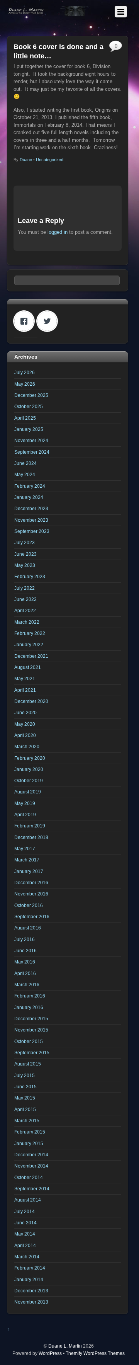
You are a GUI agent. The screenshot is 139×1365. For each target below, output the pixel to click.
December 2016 (31, 882)
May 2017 (24, 848)
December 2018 (31, 837)
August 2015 (27, 1063)
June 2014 (25, 1222)
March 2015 (26, 1120)
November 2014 (31, 1165)
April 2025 (25, 417)
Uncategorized (49, 159)
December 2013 (31, 1290)
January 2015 (28, 1143)
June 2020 (25, 712)
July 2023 (24, 542)
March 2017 (26, 859)
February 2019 (29, 825)
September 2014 (31, 1188)
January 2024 (28, 497)
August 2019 (27, 791)
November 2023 (31, 520)
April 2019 (25, 814)
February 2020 (29, 758)
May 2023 (24, 565)
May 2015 (24, 1097)
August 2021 (27, 667)
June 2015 (25, 1086)
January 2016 (28, 1007)
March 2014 (26, 1256)
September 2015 (31, 1052)
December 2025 (31, 395)
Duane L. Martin (65, 1345)
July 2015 (24, 1075)
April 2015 (25, 1109)
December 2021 (31, 656)
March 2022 (26, 622)
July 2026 (24, 372)
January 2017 (28, 871)
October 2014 (28, 1177)
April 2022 (25, 610)
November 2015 (31, 1029)
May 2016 (24, 961)
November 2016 (31, 893)
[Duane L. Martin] (48, 12)
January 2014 (28, 1279)
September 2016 (31, 916)
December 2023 (31, 508)
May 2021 (24, 678)
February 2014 (29, 1267)
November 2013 (31, 1301)
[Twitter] (49, 321)
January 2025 (28, 429)
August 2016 (27, 927)
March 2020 (26, 746)
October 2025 (28, 406)
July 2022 (24, 588)
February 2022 (29, 633)
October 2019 (28, 780)
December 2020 (31, 701)
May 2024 (24, 474)
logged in (57, 232)
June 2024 (25, 463)
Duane (26, 159)
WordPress (50, 1353)
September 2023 (31, 531)
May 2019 (24, 803)
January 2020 (28, 769)
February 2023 (29, 576)
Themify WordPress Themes (95, 1353)
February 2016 (29, 995)
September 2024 (31, 451)
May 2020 (24, 724)
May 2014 (24, 1233)
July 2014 (24, 1211)
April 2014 (25, 1245)
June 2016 (25, 950)
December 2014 (31, 1154)
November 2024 (31, 440)
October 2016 (28, 905)
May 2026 (24, 383)
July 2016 (24, 939)
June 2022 (25, 599)
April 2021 (25, 690)
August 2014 (27, 1199)
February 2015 (29, 1131)
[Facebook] (25, 321)
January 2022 (28, 644)
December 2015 (31, 1018)
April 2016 (25, 973)
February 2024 (29, 485)
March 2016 (26, 984)
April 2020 (25, 735)
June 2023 (25, 554)
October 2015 (28, 1041)
